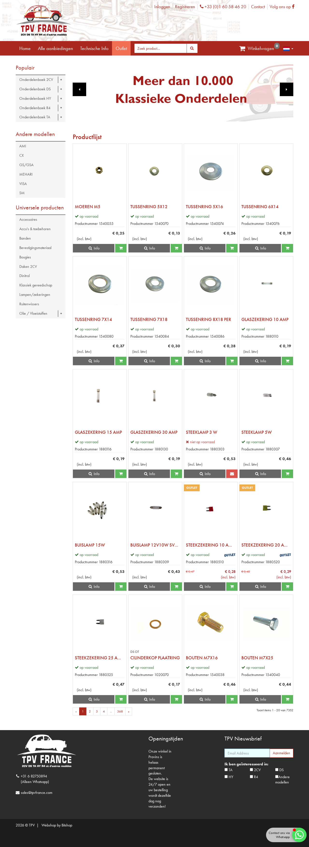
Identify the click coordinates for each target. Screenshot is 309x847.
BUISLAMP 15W (90, 545)
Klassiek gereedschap (35, 285)
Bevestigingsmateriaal (35, 247)
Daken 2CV (28, 266)
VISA (23, 183)
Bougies (25, 257)
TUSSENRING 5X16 (204, 207)
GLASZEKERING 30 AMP (153, 432)
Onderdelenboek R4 (34, 107)
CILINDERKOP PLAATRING (155, 658)
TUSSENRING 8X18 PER (208, 319)
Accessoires (28, 219)
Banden (25, 238)
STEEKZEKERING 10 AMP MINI (211, 545)
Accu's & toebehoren (35, 228)
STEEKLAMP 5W (256, 432)
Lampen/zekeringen (34, 294)
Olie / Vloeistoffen (33, 313)
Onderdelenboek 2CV (36, 79)
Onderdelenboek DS (35, 89)
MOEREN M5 (87, 207)
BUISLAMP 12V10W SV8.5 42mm (155, 545)
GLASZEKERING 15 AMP (98, 432)
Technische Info (94, 48)
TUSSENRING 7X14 (93, 319)
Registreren (185, 6)
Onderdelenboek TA (34, 117)
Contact (258, 6)
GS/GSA (26, 164)
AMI (22, 146)
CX (21, 155)
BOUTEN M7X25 (257, 658)
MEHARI (26, 174)
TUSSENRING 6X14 (260, 207)
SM (22, 192)
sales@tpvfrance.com (36, 792)
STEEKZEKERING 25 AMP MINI (100, 658)
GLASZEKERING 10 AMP (264, 319)
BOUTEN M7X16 (202, 658)
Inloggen (162, 6)
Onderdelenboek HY (35, 98)
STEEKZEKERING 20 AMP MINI (266, 545)
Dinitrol (24, 275)
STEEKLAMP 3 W (201, 432)
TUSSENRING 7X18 (149, 319)
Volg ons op (283, 6)
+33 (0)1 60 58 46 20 (224, 6)
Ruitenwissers (29, 303)
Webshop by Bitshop (57, 825)
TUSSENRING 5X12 (149, 207)
